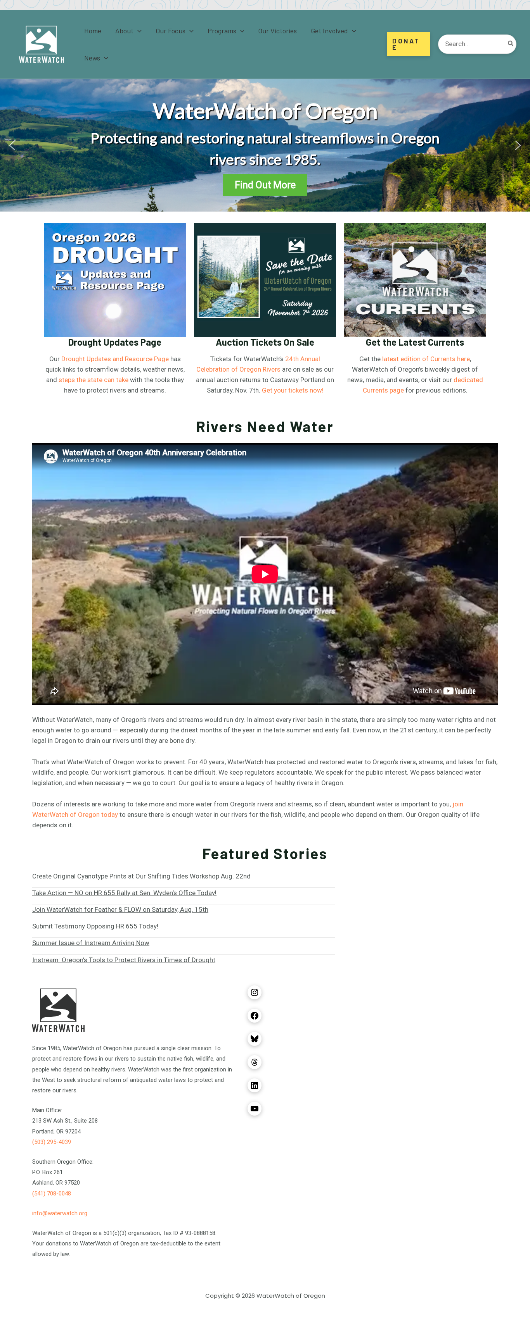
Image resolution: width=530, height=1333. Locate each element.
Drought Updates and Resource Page (115, 359)
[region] (265, 145)
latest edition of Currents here (426, 359)
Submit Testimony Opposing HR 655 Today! (95, 926)
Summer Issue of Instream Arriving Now (90, 943)
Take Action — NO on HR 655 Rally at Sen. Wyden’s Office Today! (124, 893)
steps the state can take (93, 380)
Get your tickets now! (293, 390)
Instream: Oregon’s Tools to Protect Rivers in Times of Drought (123, 960)
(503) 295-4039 (51, 1141)
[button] (137, 30)
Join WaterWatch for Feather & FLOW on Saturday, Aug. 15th (120, 909)
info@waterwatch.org (59, 1213)
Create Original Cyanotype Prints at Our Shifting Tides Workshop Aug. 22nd (141, 876)
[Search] (511, 44)
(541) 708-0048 (51, 1193)
